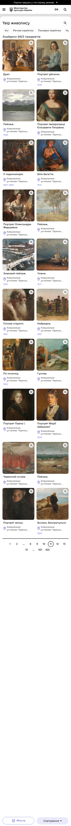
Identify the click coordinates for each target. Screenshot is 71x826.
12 (57, 544)
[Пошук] (65, 23)
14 (26, 549)
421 (40, 549)
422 (47, 549)
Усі (6, 30)
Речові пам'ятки (23, 30)
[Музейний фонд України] (21, 9)
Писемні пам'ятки (49, 30)
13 (64, 544)
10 (44, 544)
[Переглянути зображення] (31, 42)
